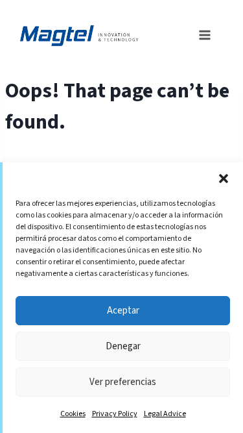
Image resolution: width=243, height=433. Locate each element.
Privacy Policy (114, 413)
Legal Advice (165, 413)
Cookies (73, 413)
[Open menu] (201, 33)
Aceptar (123, 310)
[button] (223, 178)
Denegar (123, 346)
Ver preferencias (122, 382)
